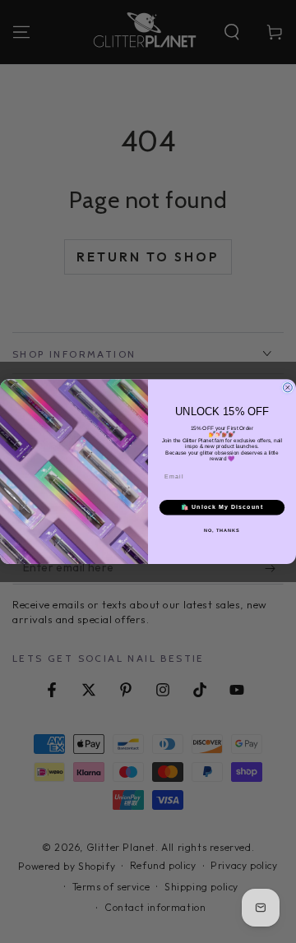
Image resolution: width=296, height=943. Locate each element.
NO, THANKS (222, 530)
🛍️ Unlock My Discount (222, 507)
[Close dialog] (287, 387)
